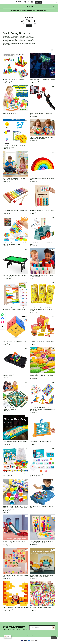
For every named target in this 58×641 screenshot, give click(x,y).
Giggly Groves (8, 635)
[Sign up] (53, 627)
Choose (27, 338)
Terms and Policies (29, 635)
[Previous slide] (5, 65)
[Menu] (1, 6)
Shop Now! (38, 2)
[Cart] (56, 6)
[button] (48, 50)
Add (27, 76)
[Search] (4, 6)
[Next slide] (26, 65)
